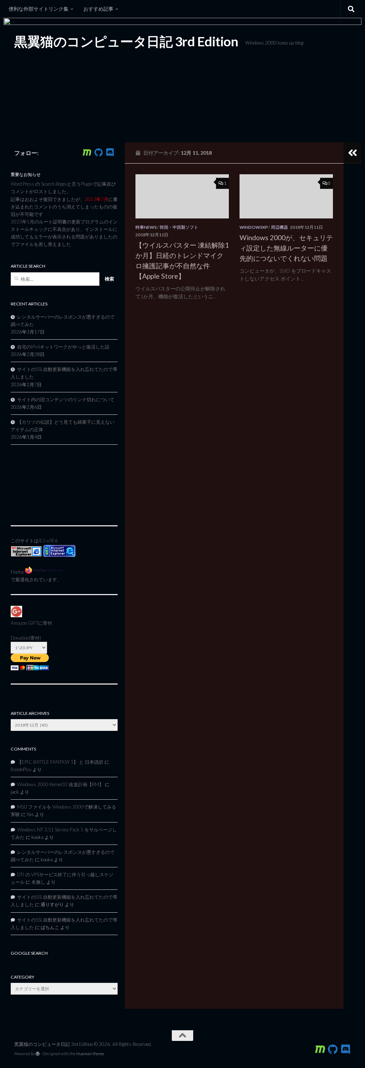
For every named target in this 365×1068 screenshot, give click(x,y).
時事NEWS (145, 227)
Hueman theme (90, 1053)
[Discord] (110, 152)
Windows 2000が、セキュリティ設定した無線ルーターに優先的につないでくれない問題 (286, 247)
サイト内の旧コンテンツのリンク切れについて (65, 399)
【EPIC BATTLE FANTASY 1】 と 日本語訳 (60, 762)
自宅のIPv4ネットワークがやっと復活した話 (63, 347)
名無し (38, 882)
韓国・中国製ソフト (179, 227)
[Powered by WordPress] (38, 1054)
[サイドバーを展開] (352, 153)
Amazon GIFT (24, 623)
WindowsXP (254, 227)
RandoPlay (21, 769)
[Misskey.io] (87, 152)
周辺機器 (279, 227)
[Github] (98, 152)
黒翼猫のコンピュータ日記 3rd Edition (126, 41)
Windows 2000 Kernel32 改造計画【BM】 (60, 784)
